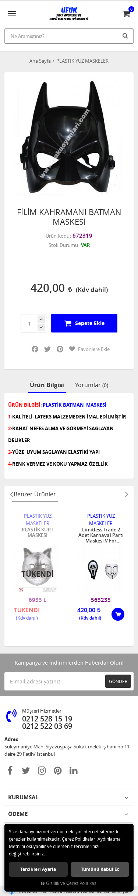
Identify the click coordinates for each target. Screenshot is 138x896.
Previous (11, 494)
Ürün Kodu (58, 235)
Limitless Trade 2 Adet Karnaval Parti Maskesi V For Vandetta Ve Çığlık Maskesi (101, 535)
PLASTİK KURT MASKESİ (37, 532)
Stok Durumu (63, 245)
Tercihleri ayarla (38, 869)
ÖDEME (18, 814)
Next (126, 494)
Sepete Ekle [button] (90, 323)
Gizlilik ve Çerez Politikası (72, 883)
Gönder (118, 681)
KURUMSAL (23, 797)
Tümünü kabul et (100, 869)
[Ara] (126, 35)
